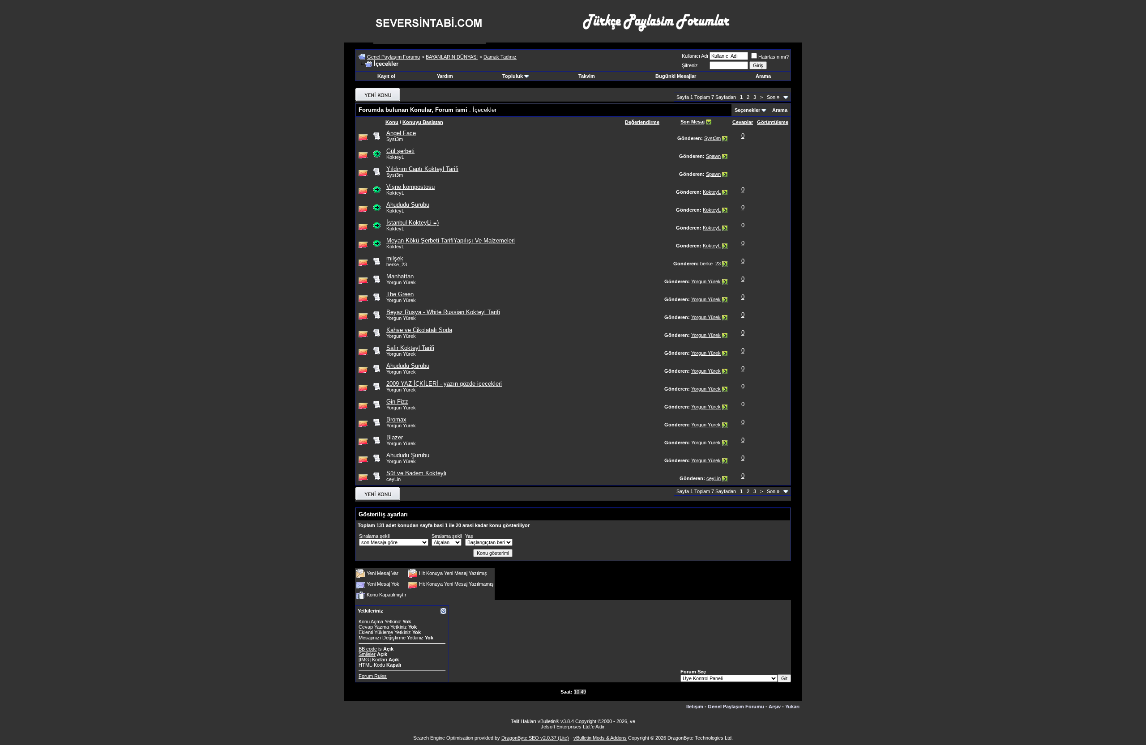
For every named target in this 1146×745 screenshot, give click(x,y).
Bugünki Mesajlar (675, 76)
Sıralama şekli (374, 536)
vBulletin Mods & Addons (600, 738)
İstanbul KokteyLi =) (412, 222)
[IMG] (365, 659)
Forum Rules (373, 676)
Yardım (445, 76)
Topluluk (512, 76)
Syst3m (394, 139)
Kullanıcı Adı (695, 56)
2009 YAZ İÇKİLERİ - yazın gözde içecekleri (444, 383)
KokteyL (712, 192)
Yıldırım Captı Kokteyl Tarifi (422, 169)
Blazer (394, 437)
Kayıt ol (386, 76)
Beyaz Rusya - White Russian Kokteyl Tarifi (443, 312)
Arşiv (775, 706)
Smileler (367, 654)
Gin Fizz (397, 401)
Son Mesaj (692, 121)
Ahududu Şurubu (407, 204)
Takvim (586, 76)
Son (773, 97)
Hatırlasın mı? (773, 57)
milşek (394, 258)
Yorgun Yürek (706, 281)
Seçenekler (747, 110)
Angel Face (401, 133)
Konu (391, 122)
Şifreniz (690, 65)
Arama (763, 76)
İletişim (694, 706)
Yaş (469, 536)
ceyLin (713, 478)
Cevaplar (742, 122)
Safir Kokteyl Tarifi (410, 348)
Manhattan (400, 276)
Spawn (713, 156)
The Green (400, 294)
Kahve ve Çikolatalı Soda (419, 330)
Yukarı (792, 706)
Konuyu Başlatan (422, 122)
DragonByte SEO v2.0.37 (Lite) (535, 738)
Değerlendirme (642, 122)
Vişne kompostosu (410, 186)
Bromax (396, 419)
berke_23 (710, 263)
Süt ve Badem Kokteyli (416, 473)
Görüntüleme (772, 122)
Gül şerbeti (400, 151)
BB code (368, 648)
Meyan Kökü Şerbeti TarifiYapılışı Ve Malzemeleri (450, 240)
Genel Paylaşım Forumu (393, 57)
